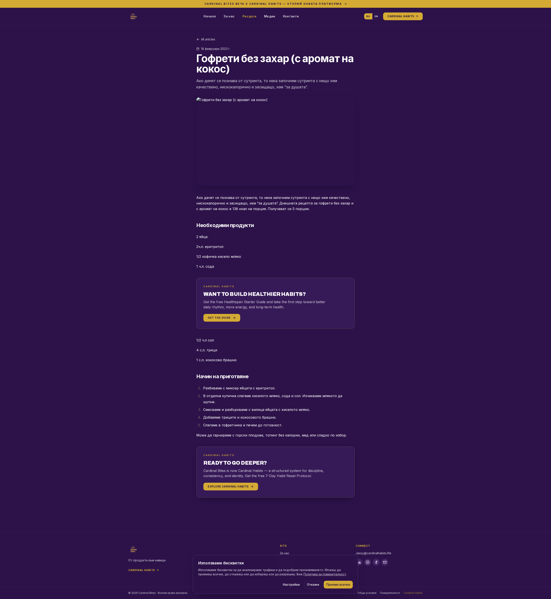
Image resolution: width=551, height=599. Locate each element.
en (376, 16)
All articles (208, 39)
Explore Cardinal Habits (228, 486)
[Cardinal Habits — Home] (133, 16)
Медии (269, 16)
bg (368, 16)
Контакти (291, 16)
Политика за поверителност (324, 574)
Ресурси (249, 16)
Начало (210, 16)
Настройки (291, 584)
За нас (229, 16)
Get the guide (219, 317)
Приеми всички (338, 584)
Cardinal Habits (400, 16)
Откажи (313, 584)
